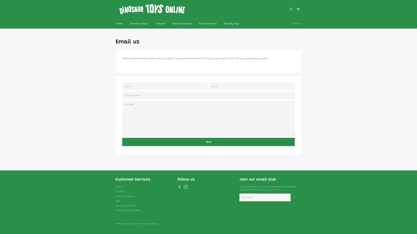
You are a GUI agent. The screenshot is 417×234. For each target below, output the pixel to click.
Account (297, 23)
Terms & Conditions (126, 205)
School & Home (208, 23)
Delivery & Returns (125, 196)
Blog (118, 200)
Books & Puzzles (182, 23)
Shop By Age (232, 23)
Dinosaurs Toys (139, 23)
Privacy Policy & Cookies (128, 210)
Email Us (120, 191)
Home (119, 23)
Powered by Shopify (149, 223)
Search (119, 186)
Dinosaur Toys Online (131, 223)
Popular (161, 23)
